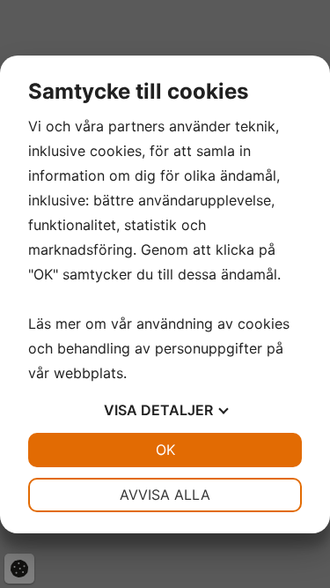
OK (165, 449)
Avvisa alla (165, 494)
